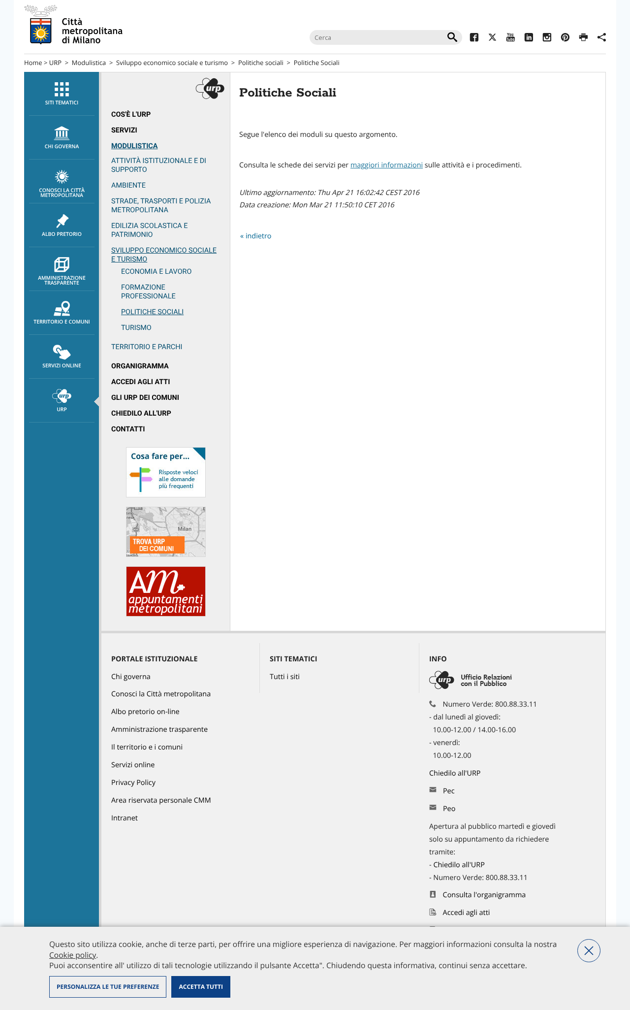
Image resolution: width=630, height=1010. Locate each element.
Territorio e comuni (61, 322)
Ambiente (128, 185)
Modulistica (89, 62)
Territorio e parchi (146, 347)
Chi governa (131, 677)
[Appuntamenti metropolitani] (166, 614)
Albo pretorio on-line (145, 712)
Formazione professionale (148, 291)
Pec (449, 791)
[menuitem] (61, 94)
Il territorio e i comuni (147, 747)
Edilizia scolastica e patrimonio (149, 230)
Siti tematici (61, 102)
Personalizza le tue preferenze (108, 986)
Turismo (136, 328)
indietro (259, 236)
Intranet (124, 818)
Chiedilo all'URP (141, 413)
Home (33, 62)
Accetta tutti (200, 986)
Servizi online (61, 365)
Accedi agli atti (140, 382)
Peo (449, 809)
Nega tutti (588, 950)
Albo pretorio (62, 234)
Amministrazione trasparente (62, 281)
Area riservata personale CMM (161, 800)
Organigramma (140, 366)
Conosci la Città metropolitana (62, 193)
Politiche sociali (261, 62)
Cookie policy (72, 954)
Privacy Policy (133, 782)
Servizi (124, 130)
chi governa (62, 146)
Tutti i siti (285, 677)
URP (55, 62)
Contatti (128, 429)
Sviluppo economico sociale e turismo (172, 62)
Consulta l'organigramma (484, 895)
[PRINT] (583, 38)
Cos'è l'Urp (131, 114)
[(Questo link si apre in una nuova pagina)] (474, 38)
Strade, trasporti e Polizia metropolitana (161, 205)
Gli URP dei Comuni (145, 397)
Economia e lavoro (156, 271)
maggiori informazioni (386, 165)
